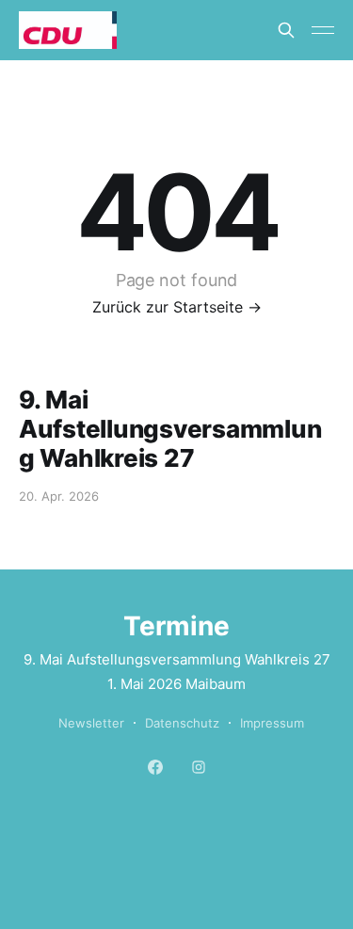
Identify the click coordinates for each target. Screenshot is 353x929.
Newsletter (91, 722)
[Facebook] (155, 766)
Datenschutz (182, 722)
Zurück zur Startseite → (177, 306)
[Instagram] (198, 766)
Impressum (272, 722)
